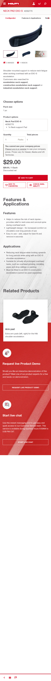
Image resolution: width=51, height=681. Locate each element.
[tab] (10, 18)
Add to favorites (13, 185)
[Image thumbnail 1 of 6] (10, 54)
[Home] (13, 3)
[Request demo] (10, 677)
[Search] (45, 4)
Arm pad (10, 329)
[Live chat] (16, 677)
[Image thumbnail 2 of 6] (26, 54)
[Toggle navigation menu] (4, 4)
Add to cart (27, 178)
